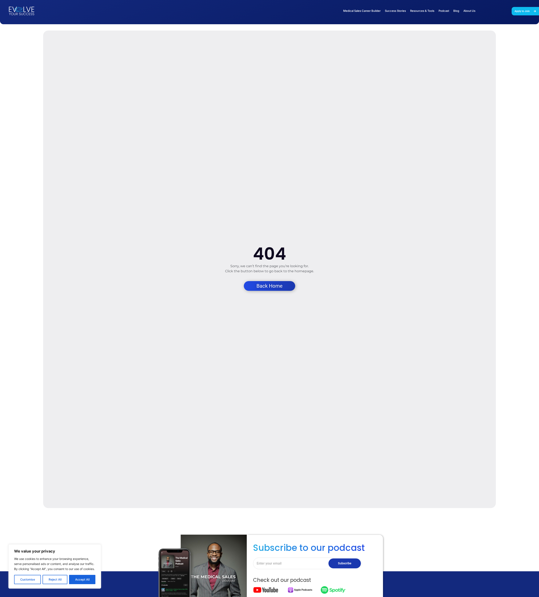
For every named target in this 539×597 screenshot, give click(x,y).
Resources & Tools (422, 10)
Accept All (82, 579)
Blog (456, 10)
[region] (54, 566)
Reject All (55, 579)
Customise (27, 579)
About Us (469, 10)
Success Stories (395, 10)
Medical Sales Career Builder (362, 10)
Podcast (444, 10)
